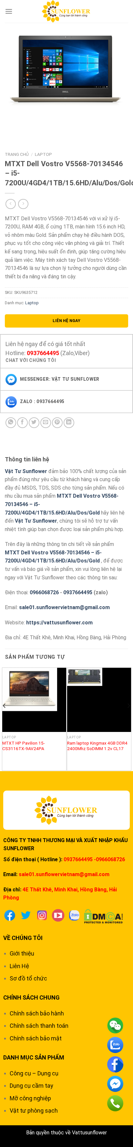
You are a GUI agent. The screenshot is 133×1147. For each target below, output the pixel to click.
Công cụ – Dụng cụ (34, 1073)
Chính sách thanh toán (39, 1025)
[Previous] (4, 718)
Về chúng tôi (23, 937)
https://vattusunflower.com (59, 623)
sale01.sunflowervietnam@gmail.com (64, 607)
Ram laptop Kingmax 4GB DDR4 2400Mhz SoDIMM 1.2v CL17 (97, 745)
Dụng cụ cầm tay (31, 1085)
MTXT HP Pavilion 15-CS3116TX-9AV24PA (23, 745)
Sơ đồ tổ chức (28, 978)
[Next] (128, 718)
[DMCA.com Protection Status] (103, 915)
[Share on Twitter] (34, 422)
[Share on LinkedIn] (69, 422)
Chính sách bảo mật (36, 1038)
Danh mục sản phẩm (33, 1057)
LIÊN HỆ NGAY (66, 320)
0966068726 (44, 592)
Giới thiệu (22, 953)
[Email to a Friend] (45, 422)
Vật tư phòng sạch (34, 1110)
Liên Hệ (19, 966)
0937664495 (43, 353)
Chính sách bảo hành (37, 1013)
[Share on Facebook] (22, 422)
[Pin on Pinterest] (57, 422)
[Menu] (9, 11)
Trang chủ (17, 154)
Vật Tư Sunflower (26, 471)
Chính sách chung (31, 997)
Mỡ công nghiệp (30, 1098)
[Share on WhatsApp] (10, 422)
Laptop (43, 154)
